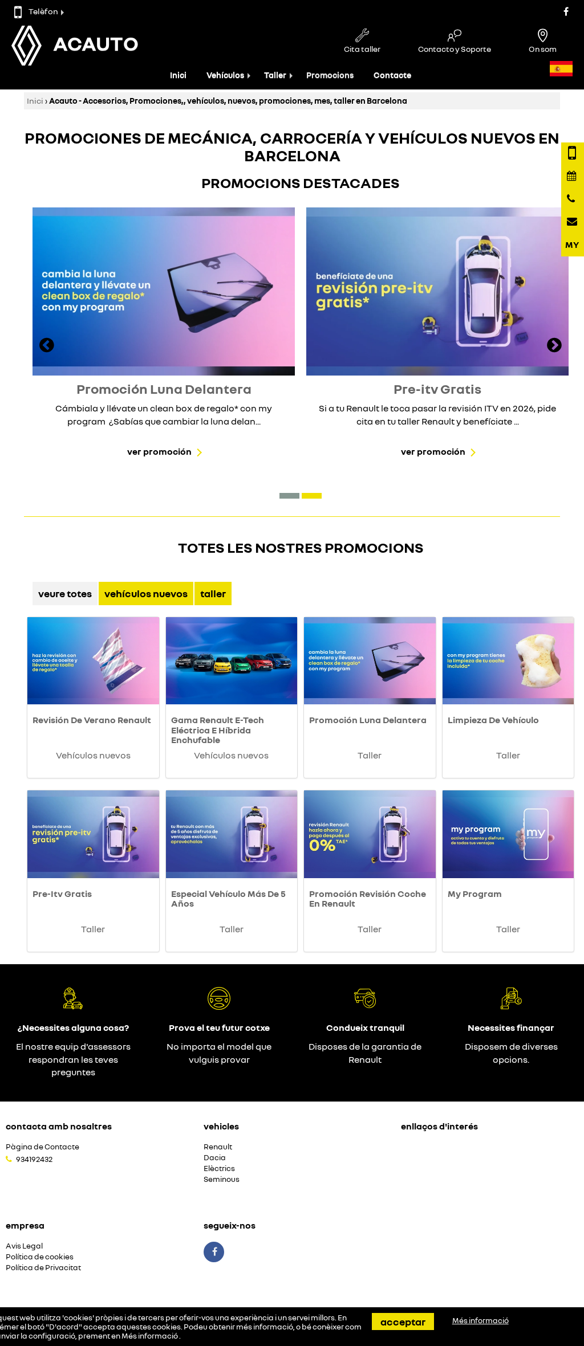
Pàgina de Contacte (42, 1147)
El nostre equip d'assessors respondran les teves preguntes (73, 1059)
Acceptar (402, 1321)
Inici (178, 75)
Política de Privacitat (43, 1267)
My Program (475, 893)
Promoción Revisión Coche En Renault (367, 898)
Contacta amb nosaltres (59, 1126)
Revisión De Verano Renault (92, 719)
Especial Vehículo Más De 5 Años (228, 898)
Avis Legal (24, 1246)
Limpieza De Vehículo (493, 719)
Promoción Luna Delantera (368, 719)
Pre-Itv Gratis (62, 893)
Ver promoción (159, 451)
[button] (289, 495)
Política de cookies (40, 1257)
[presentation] (47, 346)
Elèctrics (219, 1168)
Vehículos (225, 75)
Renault (218, 1147)
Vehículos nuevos (146, 593)
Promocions (330, 75)
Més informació (150, 1335)
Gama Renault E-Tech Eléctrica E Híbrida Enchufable (217, 729)
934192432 (34, 1159)
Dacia (215, 1157)
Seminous (222, 1179)
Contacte (392, 75)
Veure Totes (65, 593)
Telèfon (43, 11)
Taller (275, 75)
